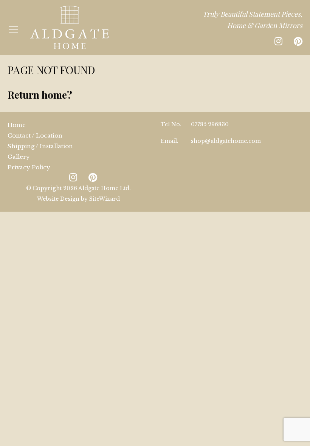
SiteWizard (104, 198)
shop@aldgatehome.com (226, 141)
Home (17, 125)
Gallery (19, 156)
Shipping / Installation (40, 146)
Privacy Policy (29, 167)
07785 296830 (210, 124)
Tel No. (171, 124)
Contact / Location (35, 135)
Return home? (40, 94)
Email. (169, 141)
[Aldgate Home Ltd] (69, 27)
